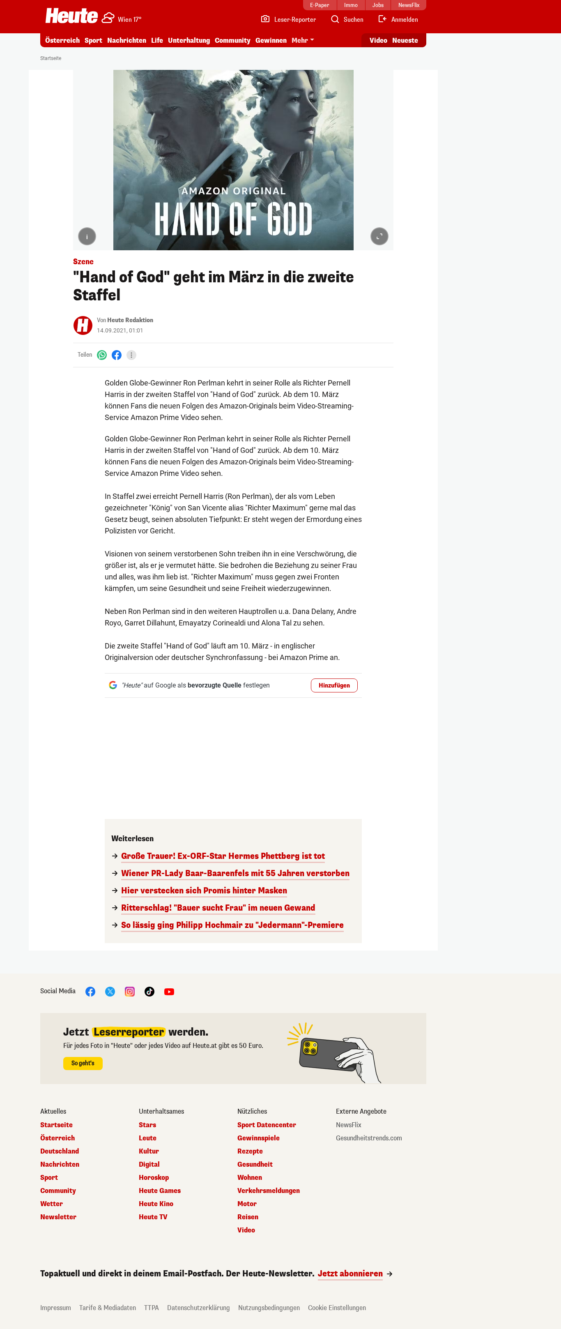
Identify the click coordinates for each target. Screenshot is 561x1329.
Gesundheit (255, 1165)
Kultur (149, 1151)
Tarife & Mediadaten (107, 1308)
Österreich (62, 40)
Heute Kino (156, 1204)
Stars (147, 1125)
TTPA (151, 1308)
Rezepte (250, 1151)
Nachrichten (59, 1165)
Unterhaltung (189, 40)
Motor (247, 1204)
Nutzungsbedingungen (269, 1308)
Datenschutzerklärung (198, 1308)
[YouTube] (169, 991)
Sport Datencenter (266, 1125)
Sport (93, 40)
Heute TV (153, 1217)
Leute (147, 1138)
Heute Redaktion (130, 320)
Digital (149, 1165)
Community (233, 40)
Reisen (247, 1217)
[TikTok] (149, 991)
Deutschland (59, 1151)
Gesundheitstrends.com (369, 1138)
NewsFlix (348, 1125)
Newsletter (58, 1217)
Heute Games (160, 1191)
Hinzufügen (334, 686)
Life (157, 40)
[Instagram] (130, 991)
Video (378, 40)
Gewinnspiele (258, 1138)
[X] (110, 991)
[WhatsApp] (102, 355)
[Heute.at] (71, 15)
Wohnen (249, 1178)
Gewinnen (271, 40)
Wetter (51, 1204)
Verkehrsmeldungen (268, 1191)
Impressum (55, 1308)
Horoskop (154, 1178)
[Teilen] (131, 355)
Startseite (50, 58)
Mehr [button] (300, 40)
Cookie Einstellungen (337, 1308)
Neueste (405, 40)
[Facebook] (117, 355)
